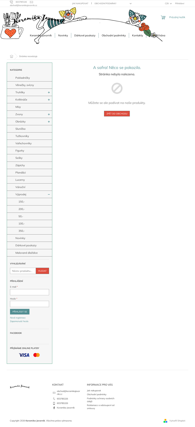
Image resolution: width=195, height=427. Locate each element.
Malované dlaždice (26, 252)
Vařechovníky (23, 143)
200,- (21, 209)
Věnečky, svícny (24, 85)
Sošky (19, 157)
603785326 (62, 398)
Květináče (21, 99)
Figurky (19, 150)
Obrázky (20, 121)
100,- (21, 223)
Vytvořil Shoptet (177, 420)
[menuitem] (41, 35)
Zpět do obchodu (117, 113)
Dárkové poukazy (26, 245)
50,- (20, 216)
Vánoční (20, 187)
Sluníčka (20, 128)
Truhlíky (20, 92)
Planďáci (20, 172)
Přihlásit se (19, 311)
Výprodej (20, 194)
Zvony (19, 114)
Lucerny (20, 179)
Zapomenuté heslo (19, 321)
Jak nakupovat (80, 3)
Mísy (18, 106)
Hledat (42, 270)
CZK (167, 3)
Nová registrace (18, 317)
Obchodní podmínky (105, 3)
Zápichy (20, 165)
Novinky (20, 238)
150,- (21, 201)
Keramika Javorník (66, 407)
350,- (21, 230)
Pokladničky (22, 77)
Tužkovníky (22, 136)
